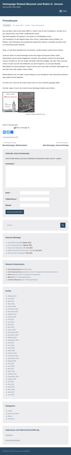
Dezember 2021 (13, 309)
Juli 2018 (11, 382)
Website (8, 205)
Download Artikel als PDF (10, 137)
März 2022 (11, 304)
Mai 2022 (11, 301)
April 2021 (11, 327)
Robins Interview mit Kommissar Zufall (20, 250)
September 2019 (13, 358)
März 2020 (11, 350)
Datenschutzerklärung (13, 440)
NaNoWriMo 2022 (14, 242)
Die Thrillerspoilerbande (23, 277)
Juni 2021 (11, 322)
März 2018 (11, 389)
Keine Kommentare (38, 25)
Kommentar (10, 164)
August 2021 (12, 317)
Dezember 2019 (13, 356)
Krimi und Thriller (13, 413)
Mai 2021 (11, 324)
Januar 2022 (12, 306)
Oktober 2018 (12, 374)
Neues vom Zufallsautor (15, 248)
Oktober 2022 (12, 296)
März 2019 (11, 371)
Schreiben (7, 25)
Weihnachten (27, 269)
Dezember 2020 (13, 332)
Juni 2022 (11, 298)
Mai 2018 (11, 384)
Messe (10, 416)
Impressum (9, 435)
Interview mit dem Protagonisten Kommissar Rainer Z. (40, 272)
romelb (27, 25)
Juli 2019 (11, 363)
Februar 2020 (12, 353)
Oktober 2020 (12, 337)
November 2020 (13, 335)
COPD (10, 411)
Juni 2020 (11, 345)
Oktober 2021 (12, 314)
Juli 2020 (11, 343)
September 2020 (13, 340)
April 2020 (11, 348)
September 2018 (13, 376)
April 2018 (11, 387)
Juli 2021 (11, 319)
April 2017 (11, 392)
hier (43, 114)
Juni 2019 (11, 366)
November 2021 (13, 311)
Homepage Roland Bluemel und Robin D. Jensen (33, 4)
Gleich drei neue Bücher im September (27, 274)
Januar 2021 (12, 330)
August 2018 (12, 379)
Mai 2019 (11, 369)
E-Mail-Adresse (11, 199)
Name (8, 193)
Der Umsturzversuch (14, 245)
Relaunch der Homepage (16, 253)
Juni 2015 (11, 394)
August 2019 (12, 361)
